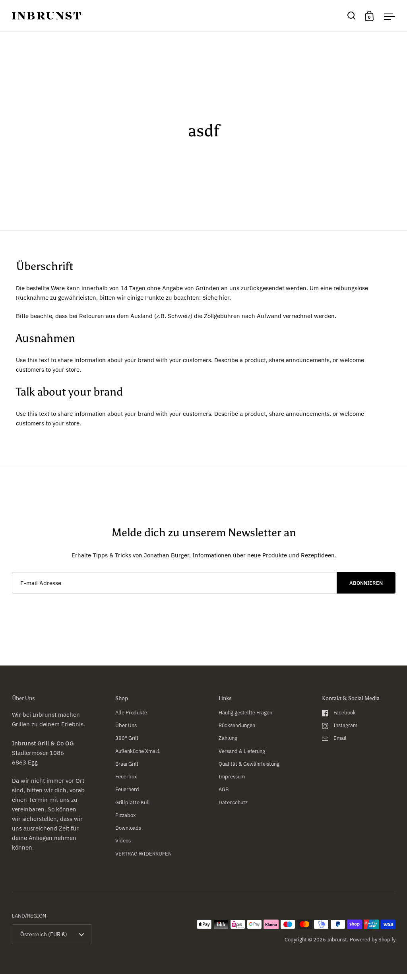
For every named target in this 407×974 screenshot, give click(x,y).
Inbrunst (337, 939)
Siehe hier (215, 297)
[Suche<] (351, 16)
